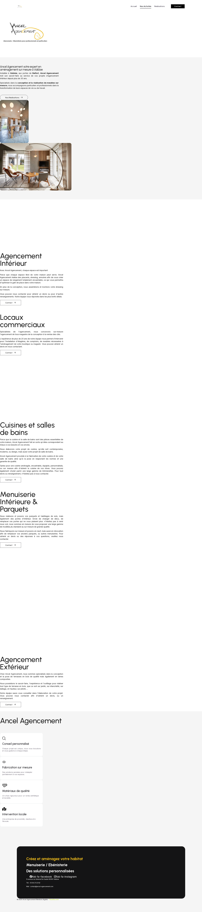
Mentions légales (42, 899)
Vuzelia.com (54, 899)
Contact (177, 6)
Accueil (134, 6)
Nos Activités (145, 6)
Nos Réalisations (12, 97)
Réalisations (159, 6)
